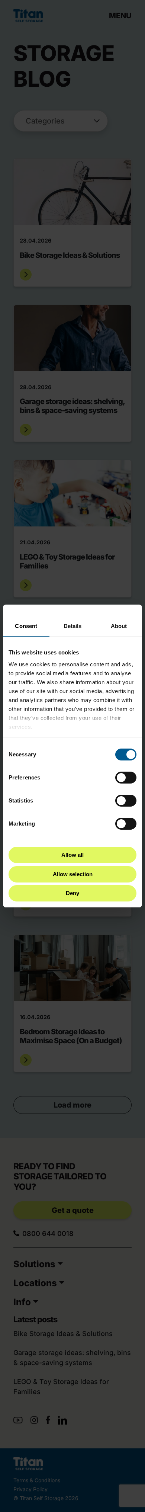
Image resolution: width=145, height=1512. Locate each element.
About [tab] (119, 626)
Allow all (72, 855)
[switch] (125, 778)
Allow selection (73, 874)
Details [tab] (73, 626)
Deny (72, 893)
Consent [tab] (26, 626)
